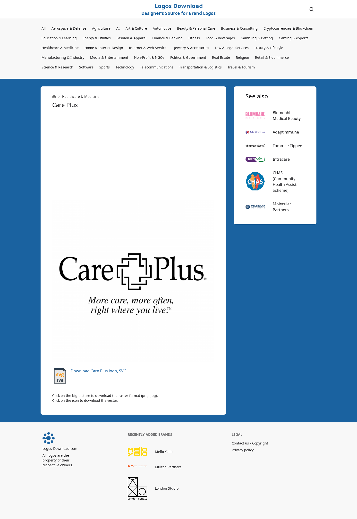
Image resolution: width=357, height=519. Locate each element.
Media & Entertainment (109, 57)
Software (86, 67)
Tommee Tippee (287, 145)
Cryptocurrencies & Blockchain (288, 28)
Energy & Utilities (97, 38)
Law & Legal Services (232, 47)
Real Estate (221, 57)
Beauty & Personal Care (196, 28)
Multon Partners (168, 467)
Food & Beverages (220, 38)
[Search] (311, 9)
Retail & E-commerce (272, 57)
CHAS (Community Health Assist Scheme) (285, 181)
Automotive (162, 28)
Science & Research (57, 67)
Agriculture (101, 28)
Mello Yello (163, 451)
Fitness (194, 38)
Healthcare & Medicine (60, 47)
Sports (104, 67)
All (44, 28)
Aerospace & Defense (68, 28)
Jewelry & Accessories (191, 47)
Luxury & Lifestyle (269, 47)
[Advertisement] (133, 154)
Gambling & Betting (257, 38)
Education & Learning (59, 38)
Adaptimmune (286, 132)
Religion (242, 57)
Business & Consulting (239, 28)
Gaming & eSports (293, 38)
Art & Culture (136, 28)
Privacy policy (243, 450)
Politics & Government (188, 57)
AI (118, 28)
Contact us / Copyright (250, 443)
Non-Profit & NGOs (149, 57)
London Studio (166, 488)
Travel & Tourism (241, 67)
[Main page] (54, 97)
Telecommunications (156, 67)
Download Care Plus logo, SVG (99, 371)
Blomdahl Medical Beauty (287, 115)
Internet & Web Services (148, 47)
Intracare (281, 159)
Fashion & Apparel (131, 38)
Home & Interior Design (104, 47)
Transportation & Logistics (200, 67)
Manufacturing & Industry (63, 57)
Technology (125, 67)
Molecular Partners (282, 206)
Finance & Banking (167, 38)
